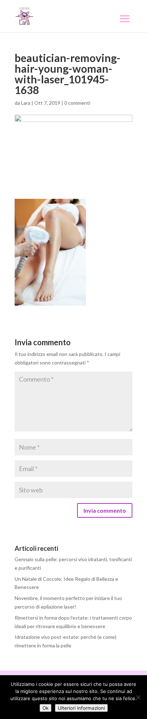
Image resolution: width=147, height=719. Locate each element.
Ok (45, 708)
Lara (25, 103)
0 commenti (77, 103)
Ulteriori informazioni (81, 708)
